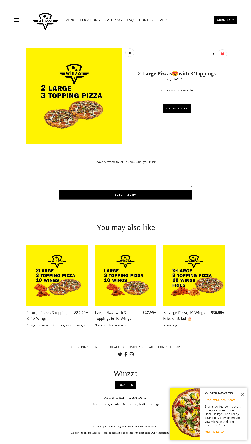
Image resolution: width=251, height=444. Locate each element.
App (163, 20)
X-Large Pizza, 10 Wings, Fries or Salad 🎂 (184, 315)
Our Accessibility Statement (165, 432)
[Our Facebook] (125, 354)
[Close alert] (242, 394)
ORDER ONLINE (176, 108)
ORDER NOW (225, 19)
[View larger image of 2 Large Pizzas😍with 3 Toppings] (74, 96)
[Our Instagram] (132, 354)
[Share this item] (130, 52)
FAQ (130, 20)
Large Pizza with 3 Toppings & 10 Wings (113, 315)
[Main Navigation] (16, 20)
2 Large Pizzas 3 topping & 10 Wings (47, 315)
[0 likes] (221, 54)
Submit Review (126, 194)
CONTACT (147, 20)
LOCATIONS (90, 20)
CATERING (113, 20)
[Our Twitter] (120, 354)
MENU (70, 20)
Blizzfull (152, 426)
